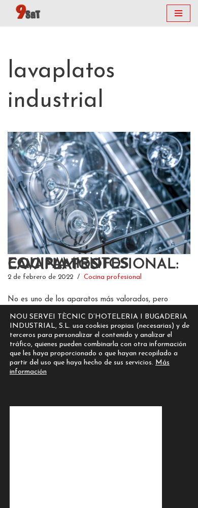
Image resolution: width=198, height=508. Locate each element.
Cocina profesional (113, 277)
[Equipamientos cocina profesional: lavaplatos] (99, 193)
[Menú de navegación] (178, 13)
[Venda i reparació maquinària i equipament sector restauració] (30, 13)
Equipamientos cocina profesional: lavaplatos (93, 265)
